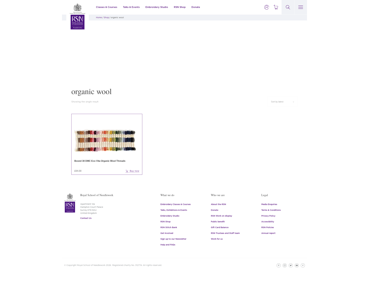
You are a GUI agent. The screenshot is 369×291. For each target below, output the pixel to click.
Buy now (134, 171)
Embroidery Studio (156, 7)
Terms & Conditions (271, 210)
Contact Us (86, 218)
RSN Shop (180, 7)
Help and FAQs (167, 245)
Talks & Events (131, 7)
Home (99, 17)
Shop (106, 17)
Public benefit (218, 221)
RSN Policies (267, 227)
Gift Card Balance (219, 227)
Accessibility (267, 221)
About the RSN (218, 204)
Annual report (268, 233)
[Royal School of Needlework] (77, 16)
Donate (195, 7)
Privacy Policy (268, 216)
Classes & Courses (106, 7)
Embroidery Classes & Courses (175, 204)
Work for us (217, 239)
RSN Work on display (221, 216)
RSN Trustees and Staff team (225, 233)
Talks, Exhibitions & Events (173, 210)
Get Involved (166, 233)
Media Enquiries (269, 204)
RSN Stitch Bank (168, 227)
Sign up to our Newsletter (173, 239)
